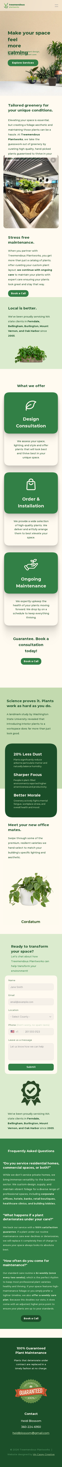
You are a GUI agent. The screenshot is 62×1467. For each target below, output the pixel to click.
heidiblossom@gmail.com (31, 1433)
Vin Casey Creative (44, 1454)
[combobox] (17, 1031)
